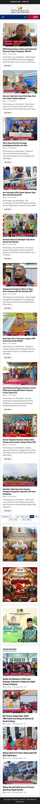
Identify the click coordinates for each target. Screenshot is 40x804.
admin (5, 54)
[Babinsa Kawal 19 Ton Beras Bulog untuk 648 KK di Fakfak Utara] (20, 738)
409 (27, 516)
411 (36, 516)
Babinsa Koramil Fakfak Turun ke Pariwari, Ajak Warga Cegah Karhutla (18, 788)
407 (18, 516)
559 (24, 519)
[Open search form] (25, 17)
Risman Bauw (7, 687)
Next (28, 519)
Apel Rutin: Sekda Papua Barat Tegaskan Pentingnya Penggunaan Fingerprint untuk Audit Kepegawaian (20, 475)
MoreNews (31, 799)
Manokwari (23, 41)
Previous (5, 516)
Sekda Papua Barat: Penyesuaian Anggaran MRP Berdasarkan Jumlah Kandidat (20, 324)
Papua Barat (8, 44)
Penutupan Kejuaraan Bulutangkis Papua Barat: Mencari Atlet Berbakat (20, 225)
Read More (8, 66)
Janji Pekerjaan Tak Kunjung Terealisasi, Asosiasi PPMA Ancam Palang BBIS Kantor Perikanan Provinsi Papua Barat (20, 373)
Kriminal (13, 138)
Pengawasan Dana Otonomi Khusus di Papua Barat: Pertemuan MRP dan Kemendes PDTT (20, 274)
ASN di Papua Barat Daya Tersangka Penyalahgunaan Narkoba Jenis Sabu (20, 128)
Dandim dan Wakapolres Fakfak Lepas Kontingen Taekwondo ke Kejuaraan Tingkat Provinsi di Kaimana (19, 681)
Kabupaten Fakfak (16, 673)
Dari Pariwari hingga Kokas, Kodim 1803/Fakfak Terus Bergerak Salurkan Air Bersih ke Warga (18, 718)
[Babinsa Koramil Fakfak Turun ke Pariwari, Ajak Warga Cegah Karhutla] (20, 772)
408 (22, 516)
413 (16, 519)
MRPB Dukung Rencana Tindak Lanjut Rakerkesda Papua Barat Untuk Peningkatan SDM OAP (20, 34)
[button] (3, 17)
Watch (35, 17)
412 (11, 519)
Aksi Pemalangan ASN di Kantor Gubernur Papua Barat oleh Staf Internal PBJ (20, 178)
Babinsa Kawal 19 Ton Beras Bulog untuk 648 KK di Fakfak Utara (19, 754)
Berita (15, 41)
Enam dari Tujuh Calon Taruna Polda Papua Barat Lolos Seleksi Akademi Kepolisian (20, 81)
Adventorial (8, 41)
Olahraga (21, 234)
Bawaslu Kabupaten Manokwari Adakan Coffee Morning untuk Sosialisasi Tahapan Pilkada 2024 (20, 425)
